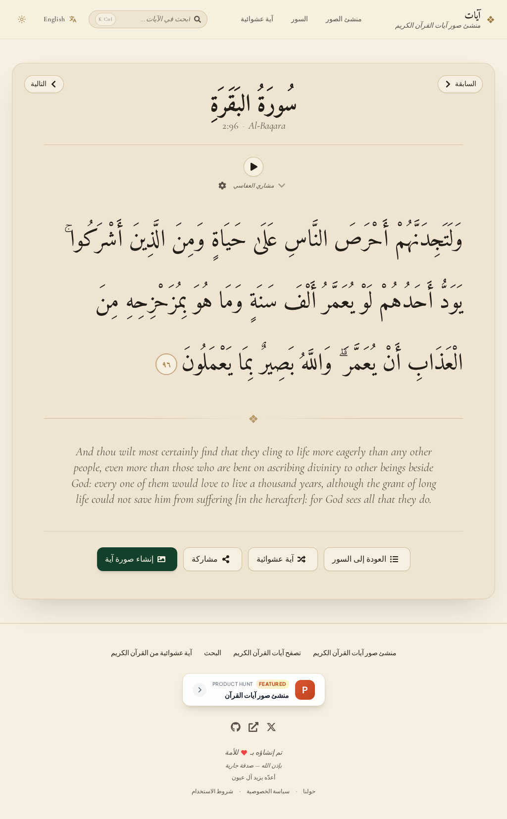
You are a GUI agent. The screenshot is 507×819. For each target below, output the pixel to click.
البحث (212, 652)
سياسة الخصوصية (268, 791)
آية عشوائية (257, 19)
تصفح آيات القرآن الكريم (267, 652)
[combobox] (259, 186)
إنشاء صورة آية (129, 559)
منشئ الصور (344, 19)
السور (299, 19)
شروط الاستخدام (212, 791)
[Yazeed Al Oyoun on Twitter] (253, 727)
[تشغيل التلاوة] (253, 167)
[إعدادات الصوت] (222, 186)
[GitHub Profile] (236, 727)
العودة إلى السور (359, 559)
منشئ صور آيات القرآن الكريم (355, 652)
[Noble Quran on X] (271, 727)
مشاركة (205, 559)
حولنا (309, 791)
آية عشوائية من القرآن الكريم (151, 652)
